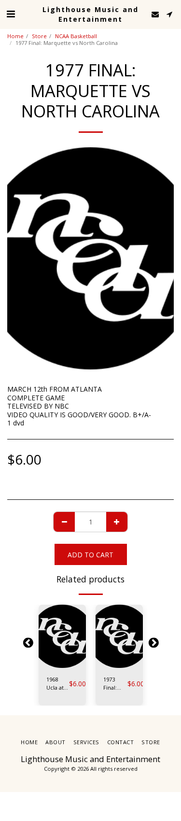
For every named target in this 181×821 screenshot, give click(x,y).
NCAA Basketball (76, 36)
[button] (10, 14)
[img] (62, 636)
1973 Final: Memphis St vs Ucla (115, 684)
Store (39, 36)
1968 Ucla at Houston (57, 684)
